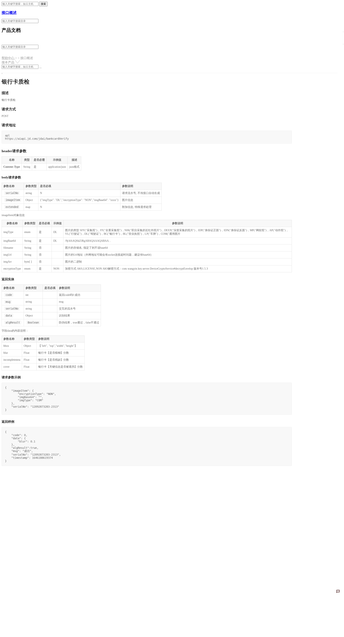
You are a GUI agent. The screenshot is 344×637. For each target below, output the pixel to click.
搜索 (43, 3)
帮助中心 (8, 58)
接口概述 (9, 13)
